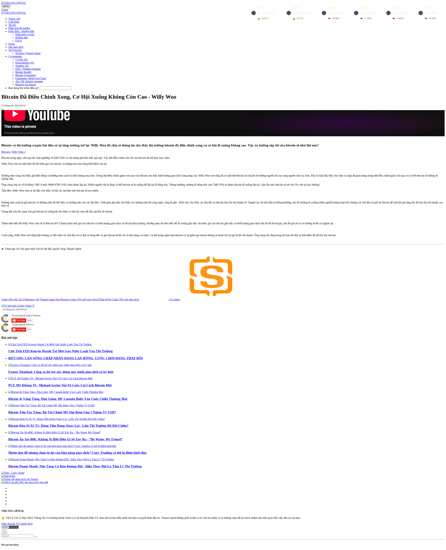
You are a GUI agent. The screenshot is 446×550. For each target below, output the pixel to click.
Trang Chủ (14, 18)
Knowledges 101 (24, 62)
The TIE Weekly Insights (29, 81)
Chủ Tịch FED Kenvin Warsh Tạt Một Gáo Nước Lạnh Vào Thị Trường (60, 351)
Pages (11, 43)
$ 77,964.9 (266, 13)
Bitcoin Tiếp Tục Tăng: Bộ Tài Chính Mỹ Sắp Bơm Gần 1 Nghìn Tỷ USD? (62, 412)
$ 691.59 (336, 13)
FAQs (18, 40)
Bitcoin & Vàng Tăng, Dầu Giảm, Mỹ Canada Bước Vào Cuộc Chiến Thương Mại (67, 399)
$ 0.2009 (368, 13)
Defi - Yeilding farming (28, 68)
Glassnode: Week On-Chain (30, 78)
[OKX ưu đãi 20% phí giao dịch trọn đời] (24, 482)
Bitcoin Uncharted (25, 75)
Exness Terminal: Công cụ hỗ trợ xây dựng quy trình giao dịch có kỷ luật (60, 372)
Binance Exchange (25, 84)
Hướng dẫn (21, 37)
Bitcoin (6, 151)
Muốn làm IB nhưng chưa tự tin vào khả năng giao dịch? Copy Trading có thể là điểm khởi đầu (77, 452)
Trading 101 (22, 65)
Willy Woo (18, 151)
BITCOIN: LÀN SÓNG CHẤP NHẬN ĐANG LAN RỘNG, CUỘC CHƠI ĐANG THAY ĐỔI (75, 358)
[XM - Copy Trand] (12, 472)
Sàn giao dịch (15, 46)
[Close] (4, 532)
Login (4, 9)
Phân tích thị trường (19, 28)
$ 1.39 (430, 13)
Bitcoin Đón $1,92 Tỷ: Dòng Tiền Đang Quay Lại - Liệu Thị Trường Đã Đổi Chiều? (68, 425)
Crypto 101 (21, 59)
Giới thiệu (13, 21)
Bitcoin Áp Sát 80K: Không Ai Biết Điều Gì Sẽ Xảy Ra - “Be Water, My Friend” (65, 439)
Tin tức (12, 25)
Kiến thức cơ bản (24, 34)
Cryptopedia (15, 56)
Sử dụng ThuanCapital (27, 53)
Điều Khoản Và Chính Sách (17, 523)
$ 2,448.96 (302, 13)
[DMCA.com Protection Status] (10, 527)
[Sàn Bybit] (8, 476)
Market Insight (23, 72)
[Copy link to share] (2, 109)
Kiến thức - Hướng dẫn (21, 31)
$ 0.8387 (400, 13)
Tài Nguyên (15, 50)
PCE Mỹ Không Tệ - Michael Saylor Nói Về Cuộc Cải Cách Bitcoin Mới (60, 385)
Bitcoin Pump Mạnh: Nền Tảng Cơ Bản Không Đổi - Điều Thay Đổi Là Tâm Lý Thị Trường (75, 466)
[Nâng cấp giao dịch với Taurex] (19, 479)
